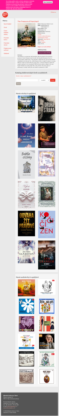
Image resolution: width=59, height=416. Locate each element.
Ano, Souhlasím (48, 2)
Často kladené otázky (6, 32)
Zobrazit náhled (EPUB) (44, 52)
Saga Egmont (46, 39)
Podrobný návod (6, 44)
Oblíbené (6, 53)
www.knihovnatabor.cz (8, 408)
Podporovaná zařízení (7, 49)
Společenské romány (43, 37)
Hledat (52, 80)
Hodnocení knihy (22, 47)
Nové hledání (7, 24)
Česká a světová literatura (44, 36)
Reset (18, 83)
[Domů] (5, 14)
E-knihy (39, 34)
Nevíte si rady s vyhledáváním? (23, 76)
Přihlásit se (53, 12)
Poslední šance (6, 38)
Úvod (5, 27)
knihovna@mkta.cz (11, 406)
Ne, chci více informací (17, 8)
